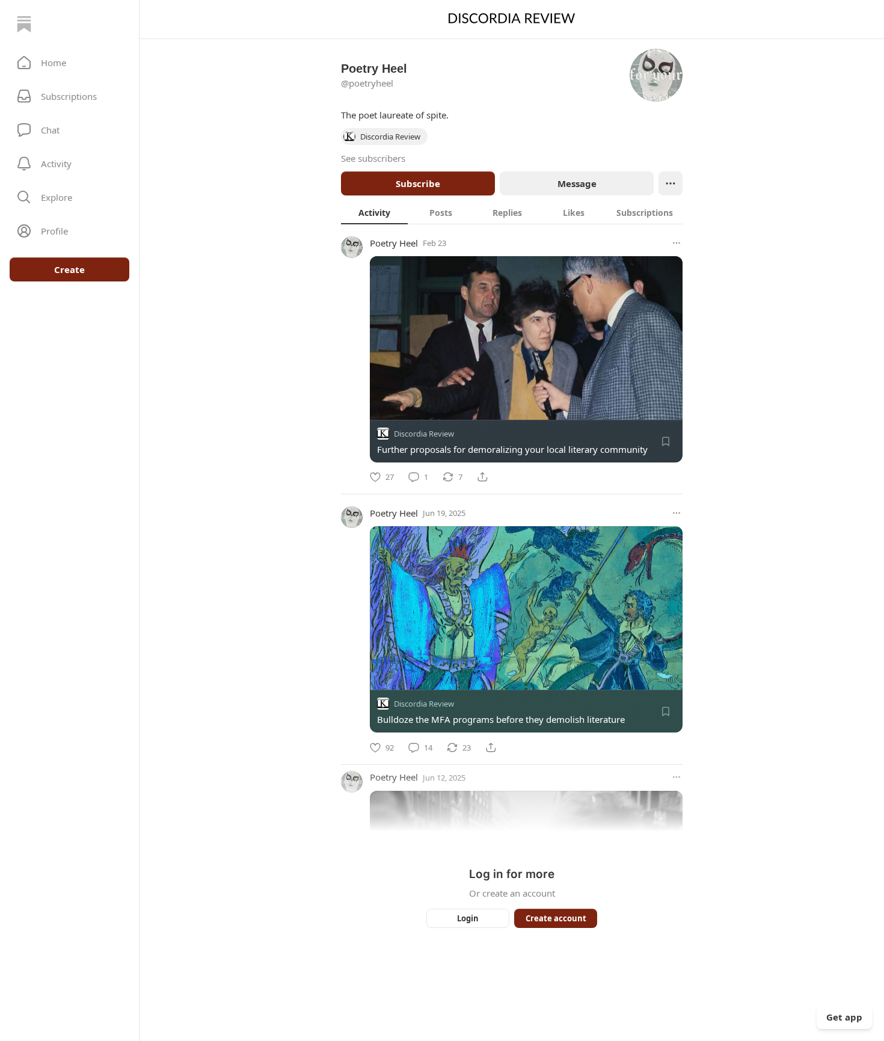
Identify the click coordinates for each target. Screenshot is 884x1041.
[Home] (24, 24)
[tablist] (512, 212)
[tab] (374, 212)
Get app (844, 1017)
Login (468, 918)
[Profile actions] (670, 183)
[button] (69, 62)
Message (577, 183)
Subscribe (418, 183)
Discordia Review (424, 433)
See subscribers (373, 158)
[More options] (676, 243)
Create (69, 269)
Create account (556, 918)
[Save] (665, 441)
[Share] (482, 477)
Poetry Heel (394, 243)
